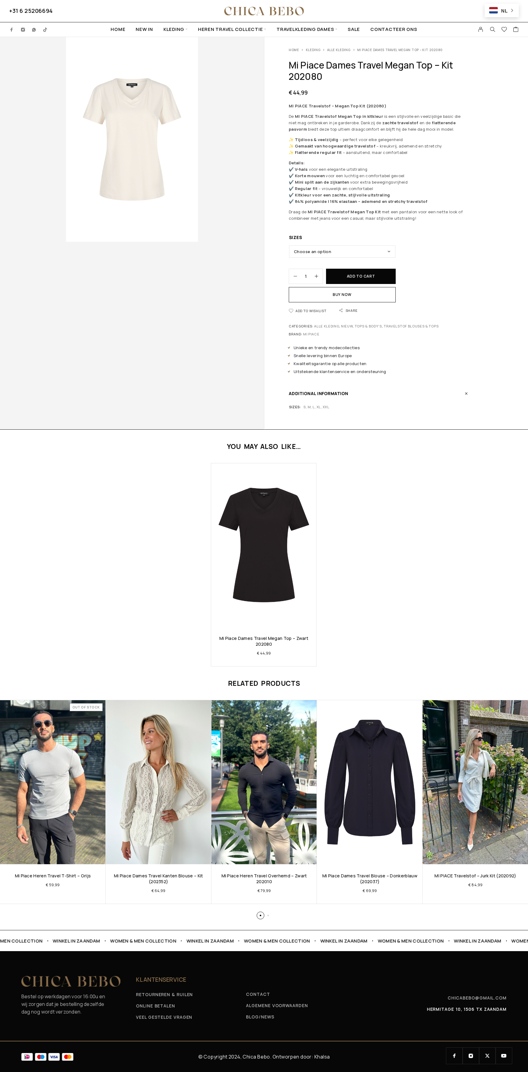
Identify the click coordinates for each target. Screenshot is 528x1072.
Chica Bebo (256, 1056)
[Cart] (516, 30)
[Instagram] (23, 29)
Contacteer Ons (393, 29)
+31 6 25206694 (31, 10)
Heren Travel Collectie (230, 29)
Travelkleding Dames (305, 29)
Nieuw (347, 326)
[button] (260, 915)
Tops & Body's (368, 326)
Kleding (173, 29)
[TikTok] (45, 29)
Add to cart (361, 276)
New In (144, 29)
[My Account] (481, 29)
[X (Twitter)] (487, 1056)
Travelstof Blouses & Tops (411, 326)
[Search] (492, 29)
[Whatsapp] (34, 29)
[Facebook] (11, 29)
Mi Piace (311, 334)
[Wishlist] (504, 30)
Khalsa (322, 1056)
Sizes (295, 237)
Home (118, 29)
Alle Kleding (338, 50)
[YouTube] (504, 1056)
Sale (354, 29)
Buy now (342, 294)
